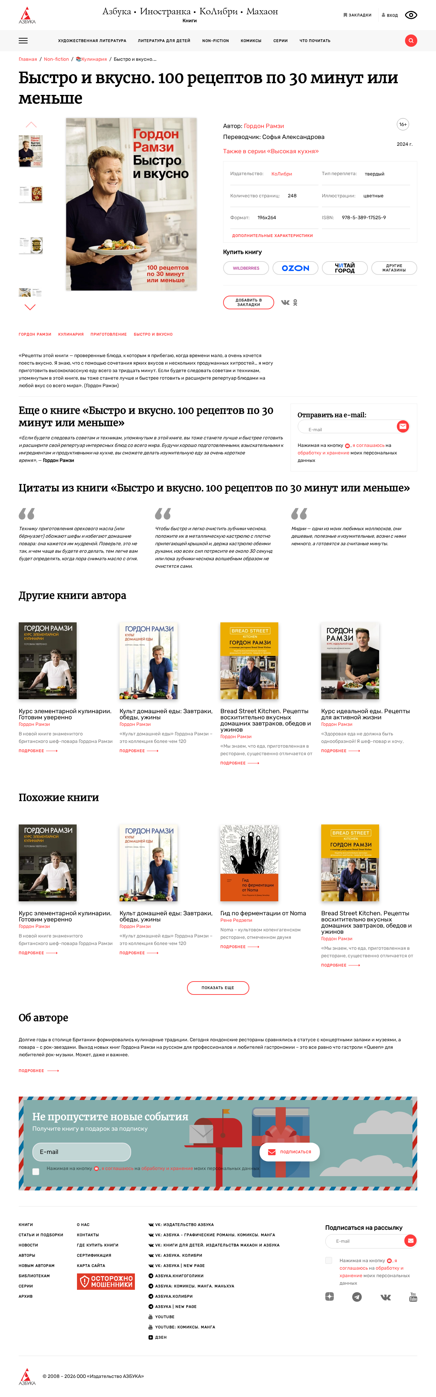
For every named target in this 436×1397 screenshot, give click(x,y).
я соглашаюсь (369, 445)
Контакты (88, 1235)
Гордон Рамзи (35, 334)
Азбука (116, 12)
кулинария (71, 334)
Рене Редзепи (236, 920)
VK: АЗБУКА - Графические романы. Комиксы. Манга (215, 1235)
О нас (83, 1225)
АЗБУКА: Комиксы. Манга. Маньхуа (194, 1286)
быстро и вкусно (153, 334)
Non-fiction (215, 41)
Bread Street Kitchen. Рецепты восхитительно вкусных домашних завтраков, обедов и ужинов (265, 720)
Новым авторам (37, 1266)
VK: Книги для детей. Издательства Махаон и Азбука (217, 1245)
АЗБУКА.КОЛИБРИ (174, 1296)
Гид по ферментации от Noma (263, 913)
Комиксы (251, 41)
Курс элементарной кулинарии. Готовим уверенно (65, 714)
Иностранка (164, 12)
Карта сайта (91, 1266)
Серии (281, 41)
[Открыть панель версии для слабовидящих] (411, 15)
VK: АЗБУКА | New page (180, 1266)
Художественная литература (92, 41)
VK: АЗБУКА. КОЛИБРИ (178, 1255)
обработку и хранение (323, 453)
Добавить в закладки (249, 302)
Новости (28, 1245)
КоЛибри (218, 12)
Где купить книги (98, 1245)
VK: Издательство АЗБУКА (184, 1225)
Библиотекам (34, 1276)
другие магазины (394, 268)
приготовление (109, 334)
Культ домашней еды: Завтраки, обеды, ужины (166, 714)
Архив (26, 1296)
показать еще (218, 988)
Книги (190, 20)
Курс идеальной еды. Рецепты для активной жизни (365, 714)
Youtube (165, 1317)
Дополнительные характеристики (272, 236)
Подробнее (31, 751)
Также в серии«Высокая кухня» (271, 151)
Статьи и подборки (41, 1235)
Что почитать (315, 41)
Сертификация (94, 1255)
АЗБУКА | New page (176, 1306)
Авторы (27, 1255)
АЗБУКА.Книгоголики (179, 1276)
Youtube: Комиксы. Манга (185, 1327)
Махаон (262, 12)
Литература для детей (164, 41)
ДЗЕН (161, 1337)
